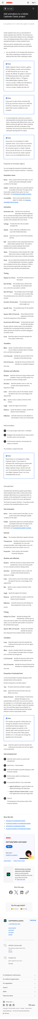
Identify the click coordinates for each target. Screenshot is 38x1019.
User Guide (11, 932)
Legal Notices (7, 861)
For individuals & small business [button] (12, 975)
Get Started (11, 930)
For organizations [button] (7, 983)
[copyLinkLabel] (27, 894)
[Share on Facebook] (11, 894)
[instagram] (7, 1005)
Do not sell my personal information (21, 1011)
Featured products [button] (8, 996)
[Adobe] (9, 2)
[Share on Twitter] (16, 894)
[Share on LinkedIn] (22, 894)
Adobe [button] (5, 991)
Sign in (34, 2)
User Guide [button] (10, 9)
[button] (28, 2)
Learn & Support (12, 928)
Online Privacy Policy (19, 861)
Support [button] (5, 987)
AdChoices (7, 1013)
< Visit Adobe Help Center (14, 924)
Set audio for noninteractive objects (15, 821)
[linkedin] (13, 1005)
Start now (10, 963)
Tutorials (10, 934)
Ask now (10, 951)
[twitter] (10, 1005)
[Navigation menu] (3, 2)
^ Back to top (33, 920)
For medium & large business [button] (11, 979)
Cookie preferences (7, 1011)
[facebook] (4, 1005)
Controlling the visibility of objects (22, 194)
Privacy (22, 1008)
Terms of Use (28, 1008)
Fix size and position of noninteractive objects (18, 823)
